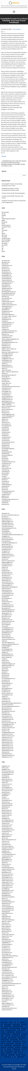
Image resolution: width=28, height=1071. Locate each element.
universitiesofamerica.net (8, 293)
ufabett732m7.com (7, 936)
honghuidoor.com (6, 318)
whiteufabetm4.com (7, 892)
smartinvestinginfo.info (8, 907)
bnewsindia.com (6, 946)
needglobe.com (6, 698)
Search (4, 171)
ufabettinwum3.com (7, 740)
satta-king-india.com (7, 846)
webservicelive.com (7, 1010)
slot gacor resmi (15, 1036)
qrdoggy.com (5, 647)
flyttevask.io (5, 488)
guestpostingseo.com (7, 521)
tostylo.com (5, 569)
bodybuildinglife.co (7, 646)
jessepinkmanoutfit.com (8, 556)
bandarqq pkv (20, 1057)
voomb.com (5, 626)
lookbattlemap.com (7, 564)
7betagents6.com (6, 853)
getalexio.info (5, 677)
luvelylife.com (5, 380)
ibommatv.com (6, 269)
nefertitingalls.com (7, 787)
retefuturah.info (6, 905)
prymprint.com (6, 680)
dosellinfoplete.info (7, 452)
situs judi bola (11, 1055)
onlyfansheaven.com (7, 367)
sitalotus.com (5, 660)
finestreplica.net (6, 900)
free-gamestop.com (7, 548)
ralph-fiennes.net (6, 370)
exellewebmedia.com (7, 546)
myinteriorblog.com (7, 944)
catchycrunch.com (7, 784)
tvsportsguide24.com (7, 629)
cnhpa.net (4, 659)
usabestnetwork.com (7, 554)
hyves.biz (4, 476)
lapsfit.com (5, 862)
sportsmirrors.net (6, 616)
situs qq (18, 1055)
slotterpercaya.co (6, 714)
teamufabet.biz (6, 285)
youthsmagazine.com (7, 595)
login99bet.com (6, 769)
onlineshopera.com (7, 800)
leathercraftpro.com (7, 693)
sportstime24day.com (8, 606)
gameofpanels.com (7, 341)
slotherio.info (5, 460)
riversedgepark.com (7, 781)
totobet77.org (5, 731)
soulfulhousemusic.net (7, 719)
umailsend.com (6, 557)
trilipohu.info (5, 502)
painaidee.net (5, 597)
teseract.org (5, 933)
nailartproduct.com (7, 835)
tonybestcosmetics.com (8, 985)
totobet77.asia (6, 729)
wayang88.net (5, 889)
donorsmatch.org (6, 468)
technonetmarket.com (8, 910)
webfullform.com (6, 287)
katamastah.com (6, 667)
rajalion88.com (6, 777)
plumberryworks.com (7, 705)
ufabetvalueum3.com (7, 880)
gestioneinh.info (6, 928)
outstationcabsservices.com (9, 967)
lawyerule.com (6, 412)
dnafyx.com (5, 808)
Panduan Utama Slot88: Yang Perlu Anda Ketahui (12, 197)
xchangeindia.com (6, 970)
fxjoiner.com (5, 988)
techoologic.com (6, 954)
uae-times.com (6, 260)
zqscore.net (5, 669)
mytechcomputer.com (8, 1005)
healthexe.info (5, 429)
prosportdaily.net (6, 929)
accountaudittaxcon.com (8, 678)
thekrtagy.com (6, 969)
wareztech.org (6, 552)
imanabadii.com (6, 501)
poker (3, 251)
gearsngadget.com (7, 859)
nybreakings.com (6, 965)
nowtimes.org (5, 470)
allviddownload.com (7, 288)
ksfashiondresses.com (8, 655)
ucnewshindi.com (6, 541)
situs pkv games (6, 225)
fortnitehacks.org (6, 463)
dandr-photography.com (8, 406)
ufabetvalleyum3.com (7, 750)
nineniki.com (5, 321)
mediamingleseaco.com (8, 414)
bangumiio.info (5, 445)
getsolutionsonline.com (8, 332)
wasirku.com (5, 419)
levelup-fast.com (6, 864)
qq (2, 248)
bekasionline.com (6, 272)
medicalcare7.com (7, 324)
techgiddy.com (6, 536)
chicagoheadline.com (7, 774)
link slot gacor (5, 212)
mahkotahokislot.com (7, 637)
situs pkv (11, 1022)
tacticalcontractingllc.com (9, 722)
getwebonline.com (7, 365)
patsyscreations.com (7, 789)
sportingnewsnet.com (7, 605)
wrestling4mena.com (7, 354)
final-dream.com (6, 925)
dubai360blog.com (7, 633)
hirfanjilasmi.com (6, 690)
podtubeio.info (5, 453)
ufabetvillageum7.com (8, 884)
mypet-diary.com (6, 383)
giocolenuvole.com (7, 810)
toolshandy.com (6, 390)
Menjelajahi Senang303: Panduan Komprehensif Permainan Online (10, 189)
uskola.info (4, 915)
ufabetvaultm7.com (7, 882)
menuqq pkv (4, 1022)
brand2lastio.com (6, 357)
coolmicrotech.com (7, 972)
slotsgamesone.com (7, 311)
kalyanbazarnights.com (8, 314)
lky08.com (4, 368)
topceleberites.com (7, 875)
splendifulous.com (6, 872)
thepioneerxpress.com (8, 282)
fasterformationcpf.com (8, 561)
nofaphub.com (6, 786)
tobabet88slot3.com (7, 726)
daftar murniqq (14, 1039)
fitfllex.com (5, 373)
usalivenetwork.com (7, 538)
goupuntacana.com (7, 779)
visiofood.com (5, 938)
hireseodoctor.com (7, 861)
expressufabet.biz (6, 278)
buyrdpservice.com (7, 566)
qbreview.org (5, 296)
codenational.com (6, 993)
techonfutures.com (7, 952)
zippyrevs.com (6, 300)
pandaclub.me (5, 486)
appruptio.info (5, 504)
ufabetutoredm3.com (7, 747)
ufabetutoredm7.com (7, 749)
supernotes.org (6, 662)
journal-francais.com (7, 409)
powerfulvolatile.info (7, 455)
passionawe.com (6, 701)
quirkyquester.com (7, 709)
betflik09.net (5, 795)
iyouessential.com (6, 812)
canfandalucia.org (6, 962)
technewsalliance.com (8, 908)
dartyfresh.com (6, 802)
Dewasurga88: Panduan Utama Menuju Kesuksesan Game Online (12, 184)
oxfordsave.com (6, 575)
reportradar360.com (7, 396)
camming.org (5, 776)
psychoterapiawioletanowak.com (11, 706)
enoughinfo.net (6, 478)
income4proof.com (7, 790)
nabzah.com (5, 327)
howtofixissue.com (6, 283)
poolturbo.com (6, 422)
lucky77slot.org (6, 634)
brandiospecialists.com (8, 323)
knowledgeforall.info (7, 355)
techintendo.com (6, 826)
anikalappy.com (6, 893)
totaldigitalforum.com (7, 980)
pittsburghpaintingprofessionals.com (11, 703)
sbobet (15, 1053)
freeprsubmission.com (8, 941)
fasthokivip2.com (6, 580)
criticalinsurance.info (7, 336)
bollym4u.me (5, 483)
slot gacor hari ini (6, 227)
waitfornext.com (6, 918)
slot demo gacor (6, 238)
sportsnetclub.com (7, 572)
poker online (18, 1043)
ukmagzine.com (6, 551)
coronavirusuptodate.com (9, 854)
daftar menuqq (5, 1039)
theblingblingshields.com (8, 610)
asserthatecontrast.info (8, 442)
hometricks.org (6, 691)
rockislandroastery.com (8, 996)
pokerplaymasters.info (8, 525)
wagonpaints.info (6, 916)
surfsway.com (5, 833)
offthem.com (5, 267)
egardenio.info (5, 673)
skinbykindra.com (6, 990)
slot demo (7, 1036)
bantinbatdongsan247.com (9, 528)
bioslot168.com (6, 1006)
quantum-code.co (6, 921)
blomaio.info (5, 450)
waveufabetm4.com (7, 887)
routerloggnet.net (6, 308)
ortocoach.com (6, 700)
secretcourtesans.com (8, 771)
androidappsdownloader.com (10, 342)
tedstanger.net (6, 911)
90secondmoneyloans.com (9, 839)
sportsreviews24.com (7, 631)
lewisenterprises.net (7, 804)
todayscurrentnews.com (8, 727)
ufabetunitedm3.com (7, 742)
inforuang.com (5, 376)
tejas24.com (5, 421)
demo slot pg (5, 241)
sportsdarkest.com (7, 598)
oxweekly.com (5, 385)
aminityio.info (5, 434)
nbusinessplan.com (7, 273)
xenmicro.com (5, 799)
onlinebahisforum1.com (8, 772)
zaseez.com (5, 782)
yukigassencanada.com (8, 848)
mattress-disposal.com (8, 642)
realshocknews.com (7, 651)
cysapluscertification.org (8, 462)
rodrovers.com (6, 843)
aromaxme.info (6, 440)
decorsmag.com (6, 290)
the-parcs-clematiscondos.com (10, 515)
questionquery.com (7, 401)
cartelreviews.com (7, 831)
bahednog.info (5, 530)
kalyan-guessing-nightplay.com (10, 339)
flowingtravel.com (6, 319)
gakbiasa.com (5, 496)
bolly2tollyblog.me (7, 484)
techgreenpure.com (7, 828)
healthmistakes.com (7, 654)
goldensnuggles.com (7, 562)
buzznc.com (5, 987)
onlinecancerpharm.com (8, 639)
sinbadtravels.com (7, 549)
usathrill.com (5, 959)
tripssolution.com (6, 844)
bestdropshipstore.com (8, 830)
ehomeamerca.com (7, 825)
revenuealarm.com (7, 1000)
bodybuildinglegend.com (8, 403)
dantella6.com (5, 309)
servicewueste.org (6, 298)
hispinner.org (5, 334)
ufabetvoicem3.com (7, 885)
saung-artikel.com (7, 579)
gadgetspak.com (6, 857)
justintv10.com (5, 411)
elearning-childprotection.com (10, 352)
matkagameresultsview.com (9, 331)
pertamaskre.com (6, 533)
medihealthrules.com (7, 957)
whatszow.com (6, 823)
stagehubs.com (6, 766)
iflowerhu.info (5, 498)
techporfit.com (6, 270)
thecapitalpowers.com (8, 724)
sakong (4, 215)
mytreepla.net (5, 866)
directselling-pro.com (7, 998)
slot (5, 156)
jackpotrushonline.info (7, 539)
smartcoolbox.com (7, 716)
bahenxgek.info (6, 531)
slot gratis (4, 237)
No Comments (17, 29)
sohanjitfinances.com (7, 718)
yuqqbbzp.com (6, 851)
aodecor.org (5, 466)
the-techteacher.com (8, 975)
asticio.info (4, 672)
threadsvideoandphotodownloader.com (12, 534)
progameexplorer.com (8, 995)
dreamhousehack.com (8, 974)
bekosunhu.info (6, 447)
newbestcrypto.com (7, 574)
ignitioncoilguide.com (7, 1003)
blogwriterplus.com (7, 520)
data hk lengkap (6, 240)
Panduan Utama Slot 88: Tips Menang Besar (13, 193)
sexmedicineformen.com (8, 711)
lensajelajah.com (6, 794)
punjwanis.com (6, 513)
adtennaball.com (6, 326)
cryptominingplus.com (8, 583)
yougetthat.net (6, 570)
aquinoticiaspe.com (7, 585)
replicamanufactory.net (8, 869)
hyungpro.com (6, 603)
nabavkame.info (6, 494)
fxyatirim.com (5, 817)
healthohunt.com (6, 903)
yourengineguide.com (7, 964)
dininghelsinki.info (6, 895)
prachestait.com (6, 424)
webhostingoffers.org (7, 821)
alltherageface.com (7, 992)
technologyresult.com (8, 820)
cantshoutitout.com (7, 277)
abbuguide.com (6, 818)
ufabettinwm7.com (7, 739)
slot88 (18, 1030)
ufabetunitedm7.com (7, 744)
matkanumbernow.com (8, 301)
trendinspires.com (6, 393)
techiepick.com (6, 947)
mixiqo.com (5, 696)
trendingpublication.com (8, 732)
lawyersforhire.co (6, 588)
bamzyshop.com (6, 949)
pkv (3, 228)
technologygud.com (7, 649)
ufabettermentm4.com (8, 736)
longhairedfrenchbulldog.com (10, 587)
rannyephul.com (6, 394)
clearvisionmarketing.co (8, 920)
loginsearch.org (6, 465)
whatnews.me (5, 923)
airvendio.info (5, 427)
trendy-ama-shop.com (8, 934)
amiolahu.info (5, 435)
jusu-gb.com (5, 516)
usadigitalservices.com (8, 358)
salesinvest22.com (6, 931)
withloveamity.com (7, 813)
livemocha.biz (5, 473)
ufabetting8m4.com (7, 877)
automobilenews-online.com (9, 977)
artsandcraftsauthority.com (9, 1008)
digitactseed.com (6, 836)
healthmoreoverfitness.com (9, 305)
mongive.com (5, 329)
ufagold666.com (6, 943)
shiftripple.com (6, 713)
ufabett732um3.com (7, 913)
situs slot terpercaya (17, 1026)
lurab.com (4, 1001)
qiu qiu (3, 223)
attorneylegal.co (6, 624)
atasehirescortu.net (7, 619)
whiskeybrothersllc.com (8, 755)
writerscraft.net (6, 350)
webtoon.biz (5, 600)
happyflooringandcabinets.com (10, 644)
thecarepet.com (6, 518)
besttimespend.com (7, 683)
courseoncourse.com (7, 526)
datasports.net (6, 618)
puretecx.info (5, 430)
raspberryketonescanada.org (10, 956)
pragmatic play (11, 1032)
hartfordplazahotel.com (8, 491)
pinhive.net (5, 480)
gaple (3, 220)
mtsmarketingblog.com (8, 416)
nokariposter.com (6, 337)
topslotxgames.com (7, 306)
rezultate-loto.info (6, 871)
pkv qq (3, 214)
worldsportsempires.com (8, 664)
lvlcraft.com (5, 838)
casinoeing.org (5, 471)
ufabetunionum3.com (7, 879)
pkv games (5, 245)
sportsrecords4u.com (7, 874)
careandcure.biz (6, 685)
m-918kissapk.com (7, 493)
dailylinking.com (6, 807)
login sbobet (9, 1053)
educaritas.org (5, 792)
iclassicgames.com (7, 577)
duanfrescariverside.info (8, 897)
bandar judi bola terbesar (8, 219)
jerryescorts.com (6, 623)
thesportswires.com (7, 601)
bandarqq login (16, 1041)
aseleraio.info (5, 670)
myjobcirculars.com (7, 303)
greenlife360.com (6, 275)
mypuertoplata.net (7, 280)
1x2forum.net (5, 768)
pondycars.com (6, 951)
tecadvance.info (6, 432)
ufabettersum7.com (7, 737)
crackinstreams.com (7, 856)
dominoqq (4, 222)
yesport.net (5, 567)
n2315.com (4, 363)
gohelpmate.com (6, 347)
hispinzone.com (6, 313)
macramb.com (6, 381)
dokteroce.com (6, 408)
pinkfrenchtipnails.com (8, 611)
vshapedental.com (7, 961)
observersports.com (7, 582)
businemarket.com (7, 590)
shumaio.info (5, 458)
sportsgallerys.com (7, 615)
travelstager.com (6, 391)
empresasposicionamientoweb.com (11, 983)
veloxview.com (6, 752)
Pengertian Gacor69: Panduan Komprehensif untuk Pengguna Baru (14, 201)
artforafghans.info (6, 426)
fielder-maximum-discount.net (10, 372)
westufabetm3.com (7, 754)
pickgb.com (5, 652)
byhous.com (5, 489)
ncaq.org (4, 797)
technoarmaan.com (7, 982)
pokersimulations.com (8, 867)
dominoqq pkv (7, 1024)
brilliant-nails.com (6, 404)
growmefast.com (6, 636)
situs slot (23, 1030)
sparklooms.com (6, 721)
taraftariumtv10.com (7, 399)
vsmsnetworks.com (7, 265)
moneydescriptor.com (8, 593)
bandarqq (23, 1055)
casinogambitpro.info (7, 523)
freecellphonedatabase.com (9, 543)
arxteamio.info (5, 675)
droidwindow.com (6, 939)
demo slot (4, 235)
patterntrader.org (6, 657)
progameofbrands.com (8, 295)
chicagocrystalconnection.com (10, 499)
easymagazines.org (7, 688)
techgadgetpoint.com (8, 628)
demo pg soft (4, 1028)
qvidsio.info (4, 457)
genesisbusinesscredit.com (9, 375)
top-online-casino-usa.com (9, 316)
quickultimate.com (7, 708)
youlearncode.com (7, 815)
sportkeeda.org (6, 682)
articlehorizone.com (7, 849)
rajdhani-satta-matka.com (9, 349)
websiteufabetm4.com (8, 890)
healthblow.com (6, 345)
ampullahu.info (6, 439)
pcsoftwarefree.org (7, 805)
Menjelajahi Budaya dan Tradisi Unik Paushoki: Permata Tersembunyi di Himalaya (13, 161)
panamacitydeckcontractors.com (11, 386)
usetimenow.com (6, 344)
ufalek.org (4, 641)
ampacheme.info (6, 437)
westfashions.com (6, 388)
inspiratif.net (5, 264)
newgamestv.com (6, 613)
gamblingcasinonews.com (9, 291)
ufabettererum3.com (7, 734)
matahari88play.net (7, 592)
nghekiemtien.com (7, 417)
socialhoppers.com (7, 360)
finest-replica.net (6, 926)
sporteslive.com (6, 608)
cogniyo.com (5, 687)
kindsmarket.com (6, 378)
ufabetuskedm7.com (7, 745)
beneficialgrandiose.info (8, 448)
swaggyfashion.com (7, 398)
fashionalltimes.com (7, 978)
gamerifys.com (6, 262)
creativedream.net (7, 362)
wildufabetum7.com (7, 757)
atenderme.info (6, 444)
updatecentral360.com (8, 665)
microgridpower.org (7, 695)
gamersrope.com (6, 544)
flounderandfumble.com (8, 902)
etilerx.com (5, 898)
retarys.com (5, 559)
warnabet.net (5, 481)
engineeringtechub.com (8, 621)
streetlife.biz (5, 475)
